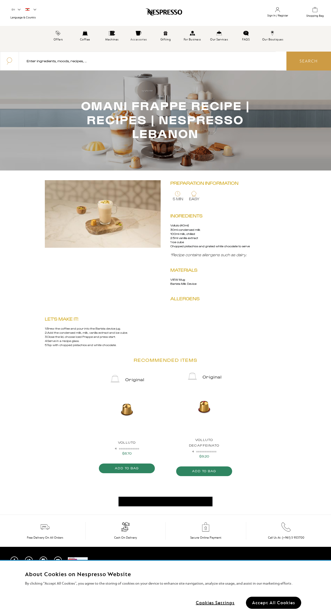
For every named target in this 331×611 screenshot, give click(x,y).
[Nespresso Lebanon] (140, 13)
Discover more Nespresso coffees (165, 501)
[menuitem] (58, 35)
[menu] (165, 39)
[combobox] (147, 61)
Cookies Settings (215, 602)
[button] (16, 10)
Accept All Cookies (273, 602)
